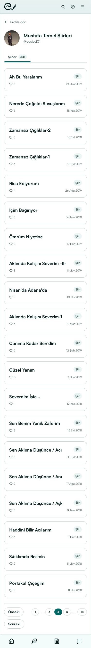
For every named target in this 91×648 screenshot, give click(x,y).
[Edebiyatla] (10, 7)
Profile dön (18, 22)
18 (82, 612)
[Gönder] (72, 6)
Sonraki (14, 624)
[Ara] (63, 6)
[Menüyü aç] (82, 6)
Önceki (13, 612)
